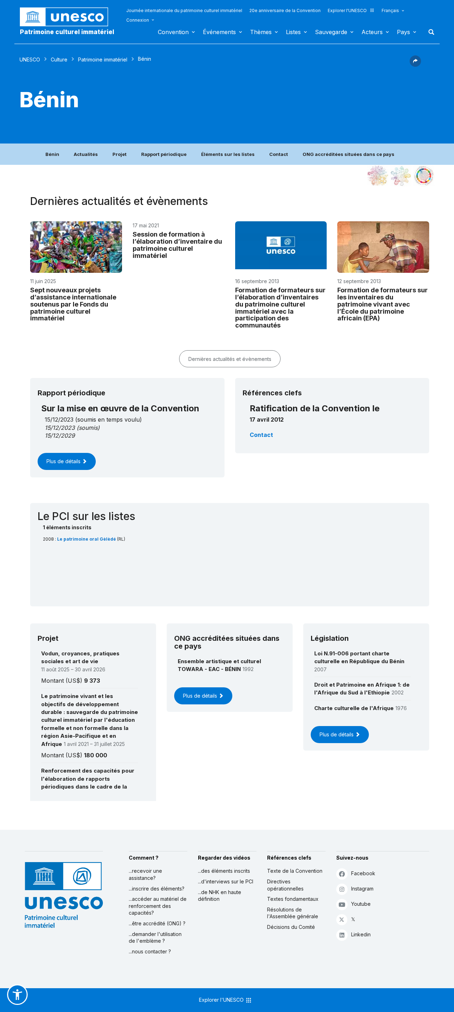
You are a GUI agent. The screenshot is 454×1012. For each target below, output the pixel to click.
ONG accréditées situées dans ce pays (348, 154)
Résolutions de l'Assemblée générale (292, 913)
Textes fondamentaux (293, 899)
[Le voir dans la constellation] (377, 175)
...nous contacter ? (150, 951)
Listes (293, 32)
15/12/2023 (60, 427)
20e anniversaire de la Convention (285, 10)
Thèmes (261, 32)
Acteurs (372, 32)
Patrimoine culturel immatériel (67, 32)
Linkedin (361, 934)
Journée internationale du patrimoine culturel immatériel (184, 10)
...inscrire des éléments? (156, 889)
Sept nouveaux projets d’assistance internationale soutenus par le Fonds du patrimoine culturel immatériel (73, 304)
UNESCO (30, 59)
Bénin (52, 154)
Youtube (361, 904)
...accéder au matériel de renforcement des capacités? (158, 906)
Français (390, 10)
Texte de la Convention (294, 871)
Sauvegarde (331, 32)
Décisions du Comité (291, 927)
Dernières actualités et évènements (229, 359)
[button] (415, 64)
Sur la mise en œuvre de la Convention (120, 408)
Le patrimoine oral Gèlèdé (87, 539)
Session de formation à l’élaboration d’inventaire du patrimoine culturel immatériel (177, 245)
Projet (119, 154)
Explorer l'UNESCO (347, 10)
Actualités (86, 154)
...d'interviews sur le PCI (225, 881)
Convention (173, 32)
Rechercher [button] (429, 32)
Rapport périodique (164, 154)
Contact (278, 154)
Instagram (362, 889)
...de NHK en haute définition (219, 895)
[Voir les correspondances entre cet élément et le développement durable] (423, 175)
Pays (403, 32)
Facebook (363, 873)
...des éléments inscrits (224, 871)
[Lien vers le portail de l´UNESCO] (68, 16)
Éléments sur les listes (228, 154)
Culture (59, 59)
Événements (219, 32)
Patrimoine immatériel (102, 59)
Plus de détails (64, 461)
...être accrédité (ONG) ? (157, 923)
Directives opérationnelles (285, 885)
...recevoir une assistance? (145, 874)
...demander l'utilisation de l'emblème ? (155, 937)
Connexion (137, 20)
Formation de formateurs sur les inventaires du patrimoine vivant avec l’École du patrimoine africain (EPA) (382, 304)
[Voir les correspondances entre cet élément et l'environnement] (400, 175)
